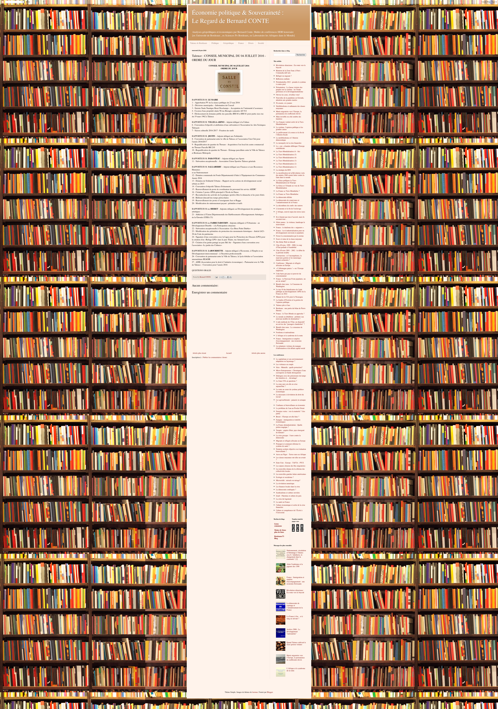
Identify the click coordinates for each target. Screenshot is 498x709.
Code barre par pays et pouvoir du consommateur (288, 274)
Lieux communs (278, 524)
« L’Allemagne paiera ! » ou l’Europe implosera (289, 269)
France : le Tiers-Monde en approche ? (290, 313)
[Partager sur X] (225, 277)
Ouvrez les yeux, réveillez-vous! (288, 94)
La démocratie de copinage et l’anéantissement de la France (295, 606)
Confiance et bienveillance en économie (290, 405)
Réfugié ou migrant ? (284, 76)
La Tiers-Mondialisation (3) (286, 160)
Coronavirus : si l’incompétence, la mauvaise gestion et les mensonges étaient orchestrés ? (289, 257)
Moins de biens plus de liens (280, 531)
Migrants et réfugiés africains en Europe (290, 440)
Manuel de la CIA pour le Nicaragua (289, 297)
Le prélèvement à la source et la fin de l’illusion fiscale (290, 133)
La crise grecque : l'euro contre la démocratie (288, 436)
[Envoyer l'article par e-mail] (216, 277)
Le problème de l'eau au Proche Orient (290, 408)
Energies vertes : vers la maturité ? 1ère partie (290, 412)
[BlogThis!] (223, 277)
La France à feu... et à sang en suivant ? (295, 617)
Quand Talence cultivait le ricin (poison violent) (296, 643)
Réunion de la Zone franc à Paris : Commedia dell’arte (288, 71)
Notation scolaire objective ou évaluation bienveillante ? (291, 450)
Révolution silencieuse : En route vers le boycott (291, 66)
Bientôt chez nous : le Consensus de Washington (289, 285)
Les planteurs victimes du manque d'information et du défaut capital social (290, 347)
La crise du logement (283, 499)
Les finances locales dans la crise (288, 486)
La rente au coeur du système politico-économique (290, 390)
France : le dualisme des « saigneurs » (290, 227)
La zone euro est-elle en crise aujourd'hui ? (286, 385)
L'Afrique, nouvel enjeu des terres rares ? (290, 212)
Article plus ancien (258, 353)
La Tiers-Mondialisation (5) (286, 154)
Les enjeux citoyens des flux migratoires (290, 466)
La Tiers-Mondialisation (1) (286, 167)
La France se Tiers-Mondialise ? (288, 191)
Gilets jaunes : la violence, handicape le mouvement (290, 223)
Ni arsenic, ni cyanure (284, 103)
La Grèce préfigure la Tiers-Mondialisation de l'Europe (286, 181)
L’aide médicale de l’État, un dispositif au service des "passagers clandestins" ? (290, 323)
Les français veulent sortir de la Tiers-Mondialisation (290, 123)
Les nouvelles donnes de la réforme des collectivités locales (290, 470)
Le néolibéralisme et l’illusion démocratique (287, 139)
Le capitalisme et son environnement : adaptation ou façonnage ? (290, 360)
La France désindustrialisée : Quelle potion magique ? (289, 426)
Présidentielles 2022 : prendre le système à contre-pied (291, 83)
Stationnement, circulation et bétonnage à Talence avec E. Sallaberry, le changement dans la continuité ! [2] (296, 554)
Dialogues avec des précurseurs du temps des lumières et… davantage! (291, 376)
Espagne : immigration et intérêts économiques (288, 420)
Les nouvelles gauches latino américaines (291, 474)
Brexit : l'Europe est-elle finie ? (287, 416)
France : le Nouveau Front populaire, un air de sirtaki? (291, 280)
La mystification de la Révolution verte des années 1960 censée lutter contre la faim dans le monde (290, 175)
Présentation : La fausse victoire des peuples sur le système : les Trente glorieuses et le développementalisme (289, 89)
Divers (251, 43)
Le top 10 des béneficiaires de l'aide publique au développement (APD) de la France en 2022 (291, 291)
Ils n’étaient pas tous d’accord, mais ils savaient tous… (290, 218)
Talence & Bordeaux (198, 43)
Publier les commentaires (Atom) (215, 357)
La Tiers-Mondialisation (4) (286, 157)
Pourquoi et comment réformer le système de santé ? (288, 445)
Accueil (229, 353)
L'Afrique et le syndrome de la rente (289, 335)
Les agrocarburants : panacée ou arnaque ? (291, 401)
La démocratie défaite (284, 197)
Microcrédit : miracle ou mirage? (288, 480)
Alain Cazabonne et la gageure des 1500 (295, 565)
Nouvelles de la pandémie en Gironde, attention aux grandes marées (290, 99)
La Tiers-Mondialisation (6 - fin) (288, 151)
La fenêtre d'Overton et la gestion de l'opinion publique (289, 301)
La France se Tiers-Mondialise (287, 194)
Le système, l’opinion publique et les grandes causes (289, 128)
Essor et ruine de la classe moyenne (289, 239)
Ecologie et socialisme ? (285, 477)
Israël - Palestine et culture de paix (288, 496)
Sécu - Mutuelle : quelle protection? (289, 367)
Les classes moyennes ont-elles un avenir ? (291, 458)
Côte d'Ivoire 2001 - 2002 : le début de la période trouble (290, 251)
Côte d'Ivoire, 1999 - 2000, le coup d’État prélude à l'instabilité (289, 246)
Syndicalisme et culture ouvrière (288, 492)
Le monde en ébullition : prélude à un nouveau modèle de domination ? (290, 317)
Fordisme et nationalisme (285, 332)
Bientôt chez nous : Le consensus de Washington (289, 328)
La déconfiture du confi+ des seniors (289, 205)
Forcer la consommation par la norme (290, 236)
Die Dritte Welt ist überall (285, 242)
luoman (255, 692)
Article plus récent (199, 353)
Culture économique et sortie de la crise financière (290, 506)
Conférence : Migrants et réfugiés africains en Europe (288, 264)
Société (261, 43)
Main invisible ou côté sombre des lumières (288, 117)
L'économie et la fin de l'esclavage (288, 208)
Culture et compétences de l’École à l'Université (289, 511)
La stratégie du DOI (283, 170)
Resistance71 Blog (279, 537)
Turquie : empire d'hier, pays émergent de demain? (290, 431)
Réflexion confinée (283, 79)
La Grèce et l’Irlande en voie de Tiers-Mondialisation (290, 186)
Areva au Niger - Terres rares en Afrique (291, 454)
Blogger (270, 692)
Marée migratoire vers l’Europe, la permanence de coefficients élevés (289, 112)
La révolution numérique (285, 483)
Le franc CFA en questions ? (286, 381)
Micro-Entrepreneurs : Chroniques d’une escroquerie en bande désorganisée (291, 371)
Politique (215, 43)
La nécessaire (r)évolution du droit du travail (290, 395)
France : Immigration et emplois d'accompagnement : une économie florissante (289, 340)
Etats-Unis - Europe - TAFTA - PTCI (290, 462)
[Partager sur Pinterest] (230, 277)
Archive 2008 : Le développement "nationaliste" (293, 631)
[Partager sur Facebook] (228, 277)
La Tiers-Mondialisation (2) (286, 163)
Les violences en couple (284, 364)
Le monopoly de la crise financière (288, 143)
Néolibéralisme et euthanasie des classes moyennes (290, 107)
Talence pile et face (283, 305)
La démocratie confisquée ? (286, 489)
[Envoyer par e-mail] (220, 277)
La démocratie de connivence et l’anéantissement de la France (287, 201)
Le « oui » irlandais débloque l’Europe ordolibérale (290, 147)
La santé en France (283, 502)
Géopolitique (228, 43)
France (241, 43)
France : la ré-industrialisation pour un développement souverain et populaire (290, 231)
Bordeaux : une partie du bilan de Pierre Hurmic (290, 309)
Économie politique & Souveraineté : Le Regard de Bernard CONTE (238, 16)
